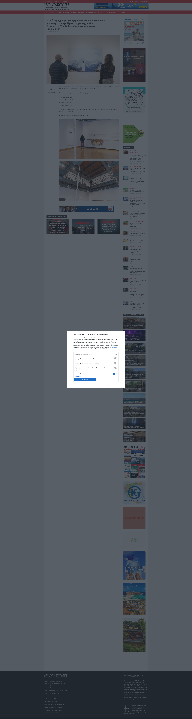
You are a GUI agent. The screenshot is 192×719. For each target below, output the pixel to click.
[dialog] (96, 359)
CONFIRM (85, 379)
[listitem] (96, 354)
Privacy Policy (104, 385)
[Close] (122, 334)
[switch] (115, 358)
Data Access (96, 385)
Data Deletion (87, 385)
